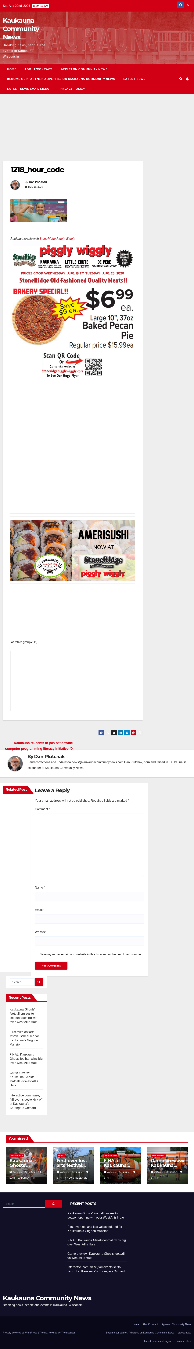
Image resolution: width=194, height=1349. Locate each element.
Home (11, 69)
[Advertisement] (73, 133)
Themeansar (68, 1332)
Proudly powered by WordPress (20, 1332)
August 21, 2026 (24, 1172)
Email (40, 909)
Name (40, 887)
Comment (42, 809)
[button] (180, 78)
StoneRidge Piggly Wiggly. (58, 238)
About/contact (38, 69)
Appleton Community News (84, 69)
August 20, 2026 (165, 1172)
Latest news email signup (29, 89)
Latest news (134, 79)
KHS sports (17, 1155)
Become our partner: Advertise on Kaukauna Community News (61, 79)
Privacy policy (72, 89)
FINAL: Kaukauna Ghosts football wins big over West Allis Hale (26, 1058)
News (60, 1155)
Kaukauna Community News (21, 28)
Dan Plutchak (38, 182)
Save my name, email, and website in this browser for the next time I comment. (92, 954)
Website (40, 932)
